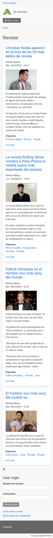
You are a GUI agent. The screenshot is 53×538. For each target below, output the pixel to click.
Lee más (10, 145)
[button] (12, 20)
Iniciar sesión (9, 3)
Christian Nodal (13, 139)
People (37, 139)
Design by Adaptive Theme (41, 536)
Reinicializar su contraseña (16, 516)
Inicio (5, 28)
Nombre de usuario (13, 483)
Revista (27, 139)
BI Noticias (20, 11)
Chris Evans (12, 455)
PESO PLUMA (13, 248)
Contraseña (9, 494)
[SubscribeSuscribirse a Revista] (4, 469)
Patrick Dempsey (14, 375)
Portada (20, 251)
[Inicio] (8, 12)
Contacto (7, 527)
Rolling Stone (29, 248)
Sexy (37, 375)
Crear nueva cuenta (13, 511)
